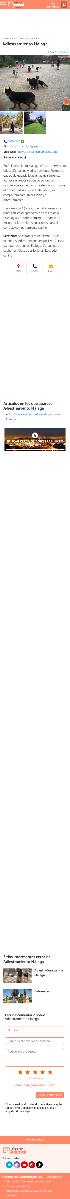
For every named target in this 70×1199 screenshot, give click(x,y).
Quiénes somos (54, 1176)
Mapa (18, 271)
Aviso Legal (11, 1181)
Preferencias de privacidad (18, 1186)
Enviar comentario (50, 1095)
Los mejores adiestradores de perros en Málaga (33, 417)
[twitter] (9, 1164)
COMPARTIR (53, 7)
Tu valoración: (34, 1078)
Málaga (35, 39)
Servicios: (10, 236)
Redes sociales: (13, 157)
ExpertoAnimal (9, 39)
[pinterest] (32, 1164)
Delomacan (42, 991)
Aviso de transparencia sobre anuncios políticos (29, 1191)
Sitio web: (10, 151)
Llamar (34, 271)
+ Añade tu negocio (58, 52)
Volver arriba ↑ (35, 1140)
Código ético (12, 1195)
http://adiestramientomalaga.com (37, 151)
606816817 (13, 141)
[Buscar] (64, 5)
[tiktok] (39, 1164)
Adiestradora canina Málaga (48, 973)
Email (51, 271)
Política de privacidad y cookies (36, 1181)
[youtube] (24, 1164)
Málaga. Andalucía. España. (23, 146)
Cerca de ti (24, 39)
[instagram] (16, 1164)
